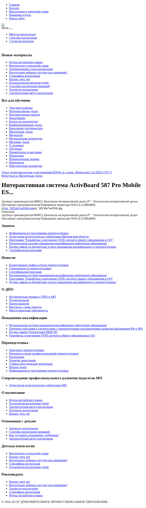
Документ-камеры (21, 107)
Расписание (16, 357)
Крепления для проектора (26, 128)
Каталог (14, 8)
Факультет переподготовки (26, 350)
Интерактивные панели (24, 114)
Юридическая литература (25, 165)
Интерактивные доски (23, 111)
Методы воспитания (22, 34)
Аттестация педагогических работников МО (38, 385)
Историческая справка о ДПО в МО (32, 296)
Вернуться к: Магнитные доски (22, 175)
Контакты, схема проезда (25, 307)
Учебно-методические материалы (31, 363)
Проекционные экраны (24, 159)
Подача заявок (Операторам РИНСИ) (33, 332)
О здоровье (16, 145)
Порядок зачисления (22, 360)
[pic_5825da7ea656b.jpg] (17, 208)
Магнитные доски (21, 131)
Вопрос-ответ (18, 367)
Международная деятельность (28, 310)
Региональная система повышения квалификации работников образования (58, 325)
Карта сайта (17, 18)
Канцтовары (17, 118)
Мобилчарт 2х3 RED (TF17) (93, 172)
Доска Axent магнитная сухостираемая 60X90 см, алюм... (38, 172)
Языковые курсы (20, 15)
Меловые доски (19, 142)
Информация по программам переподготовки (39, 370)
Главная (14, 4)
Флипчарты (16, 162)
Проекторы (16, 155)
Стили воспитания (21, 41)
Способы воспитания (23, 37)
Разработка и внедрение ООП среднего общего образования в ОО (52, 335)
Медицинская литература (25, 138)
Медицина (16, 135)
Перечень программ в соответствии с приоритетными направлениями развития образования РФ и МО (76, 328)
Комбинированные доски (25, 124)
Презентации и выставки (25, 152)
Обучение (15, 148)
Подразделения (19, 300)
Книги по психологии (23, 121)
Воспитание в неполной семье (29, 11)
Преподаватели (19, 303)
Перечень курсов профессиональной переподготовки (44, 353)
